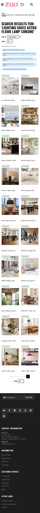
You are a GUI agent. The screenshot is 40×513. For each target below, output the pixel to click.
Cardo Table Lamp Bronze (11, 371)
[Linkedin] (14, 410)
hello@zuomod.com (8, 444)
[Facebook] (9, 410)
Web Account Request (9, 504)
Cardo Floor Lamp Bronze (30, 341)
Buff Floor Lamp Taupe (29, 311)
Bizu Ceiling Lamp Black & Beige (13, 311)
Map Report (5, 483)
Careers (4, 507)
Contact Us (5, 486)
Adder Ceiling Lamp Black (30, 100)
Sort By (4, 37)
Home (3, 13)
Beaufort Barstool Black (29, 220)
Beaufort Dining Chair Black (30, 251)
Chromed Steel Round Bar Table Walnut (14, 69)
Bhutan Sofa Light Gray (29, 281)
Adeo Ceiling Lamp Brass (10, 130)
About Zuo (5, 461)
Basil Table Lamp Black (10, 220)
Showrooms (6, 476)
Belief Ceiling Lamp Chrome (11, 281)
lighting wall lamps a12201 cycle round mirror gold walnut (18, 59)
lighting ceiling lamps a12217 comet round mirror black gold (19, 54)
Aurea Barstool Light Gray (30, 130)
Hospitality (5, 465)
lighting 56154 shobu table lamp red (13, 50)
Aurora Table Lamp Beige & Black (13, 190)
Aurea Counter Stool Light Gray (12, 160)
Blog (3, 489)
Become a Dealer (7, 501)
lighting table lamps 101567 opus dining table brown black (18, 64)
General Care (6, 458)
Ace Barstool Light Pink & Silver (12, 100)
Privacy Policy (6, 455)
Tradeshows (6, 479)
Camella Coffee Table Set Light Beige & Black (17, 341)
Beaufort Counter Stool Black (12, 251)
